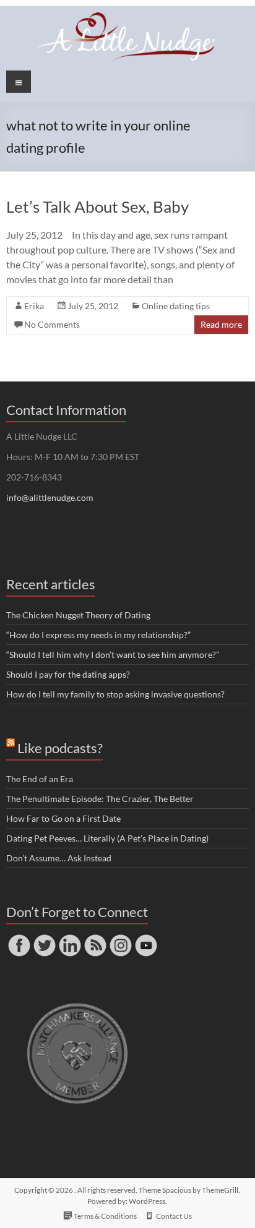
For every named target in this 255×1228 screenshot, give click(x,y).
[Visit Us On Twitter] (44, 938)
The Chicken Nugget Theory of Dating (78, 615)
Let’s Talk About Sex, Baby (97, 206)
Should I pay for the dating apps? (68, 674)
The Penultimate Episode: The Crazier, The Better (100, 798)
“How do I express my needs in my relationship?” (98, 634)
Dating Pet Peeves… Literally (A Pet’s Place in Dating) (107, 838)
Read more (221, 324)
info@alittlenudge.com (49, 497)
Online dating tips (176, 306)
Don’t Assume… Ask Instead (58, 858)
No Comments (52, 324)
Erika (34, 306)
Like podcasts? (60, 748)
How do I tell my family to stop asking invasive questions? (115, 694)
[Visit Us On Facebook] (19, 938)
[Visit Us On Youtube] (145, 938)
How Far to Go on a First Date (63, 818)
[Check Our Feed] (95, 938)
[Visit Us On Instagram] (120, 938)
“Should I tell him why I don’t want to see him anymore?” (112, 654)
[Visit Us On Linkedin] (69, 938)
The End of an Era (39, 779)
